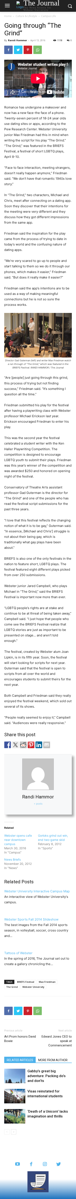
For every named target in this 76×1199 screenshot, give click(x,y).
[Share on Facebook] (7, 744)
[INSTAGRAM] (45, 1164)
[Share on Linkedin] (38, 744)
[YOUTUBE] (17, 1164)
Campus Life (48, 16)
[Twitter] (18, 50)
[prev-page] (7, 1131)
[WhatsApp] (37, 50)
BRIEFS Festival (25, 981)
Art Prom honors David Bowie (20, 1039)
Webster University (33, 986)
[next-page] (13, 1131)
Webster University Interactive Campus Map (37, 891)
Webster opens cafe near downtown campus (18, 840)
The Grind (12, 986)
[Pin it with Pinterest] (31, 744)
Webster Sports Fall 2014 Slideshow (31, 919)
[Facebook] (8, 50)
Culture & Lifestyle (26, 16)
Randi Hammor (17, 40)
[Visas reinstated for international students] (14, 1096)
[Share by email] (46, 744)
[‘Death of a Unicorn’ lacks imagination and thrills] (14, 1116)
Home (8, 16)
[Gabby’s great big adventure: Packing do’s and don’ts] (14, 1076)
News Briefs (12, 859)
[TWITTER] (58, 1164)
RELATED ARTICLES (20, 1060)
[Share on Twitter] (15, 744)
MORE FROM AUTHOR (53, 1060)
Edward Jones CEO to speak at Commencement (57, 1041)
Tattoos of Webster (18, 953)
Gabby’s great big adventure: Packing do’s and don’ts (46, 1076)
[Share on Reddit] (23, 744)
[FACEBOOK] (31, 1164)
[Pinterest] (28, 50)
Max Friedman (47, 981)
